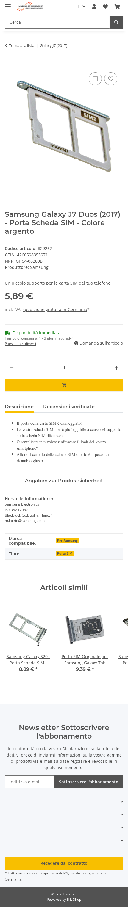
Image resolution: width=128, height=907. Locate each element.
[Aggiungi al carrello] (9, 64)
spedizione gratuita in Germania (55, 309)
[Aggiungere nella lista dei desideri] (110, 78)
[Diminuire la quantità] (11, 367)
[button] (94, 6)
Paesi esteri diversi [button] (20, 343)
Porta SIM (64, 553)
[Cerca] (116, 22)
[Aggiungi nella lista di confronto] (95, 78)
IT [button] (78, 6)
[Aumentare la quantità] (116, 367)
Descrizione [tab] (19, 406)
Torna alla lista (21, 45)
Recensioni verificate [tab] (69, 406)
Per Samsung (67, 541)
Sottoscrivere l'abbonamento (88, 781)
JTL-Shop (74, 899)
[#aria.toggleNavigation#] (8, 3)
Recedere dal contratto (64, 863)
